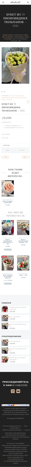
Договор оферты (15, 428)
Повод (26, 35)
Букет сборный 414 (14, 316)
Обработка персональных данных (12, 430)
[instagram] (13, 391)
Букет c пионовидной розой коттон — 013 (8, 242)
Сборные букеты (24, 273)
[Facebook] (2, 91)
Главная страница (8, 35)
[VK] (4, 91)
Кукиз (26, 426)
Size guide (5, 138)
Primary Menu (27, 2)
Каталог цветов (18, 35)
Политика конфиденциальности (12, 426)
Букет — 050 (23, 275)
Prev (5, 157)
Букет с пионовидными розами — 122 (23, 241)
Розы (19, 273)
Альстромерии (5, 273)
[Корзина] (3, 2)
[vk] (18, 391)
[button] (8, 249)
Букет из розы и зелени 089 (8, 201)
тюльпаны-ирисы (19, 37)
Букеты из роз (5, 199)
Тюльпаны (9, 99)
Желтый (21, 150)
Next (25, 157)
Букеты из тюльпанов (14, 95)
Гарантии (27, 430)
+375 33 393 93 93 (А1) (12, 461)
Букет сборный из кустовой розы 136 (8, 276)
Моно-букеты (13, 97)
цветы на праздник (7, 37)
